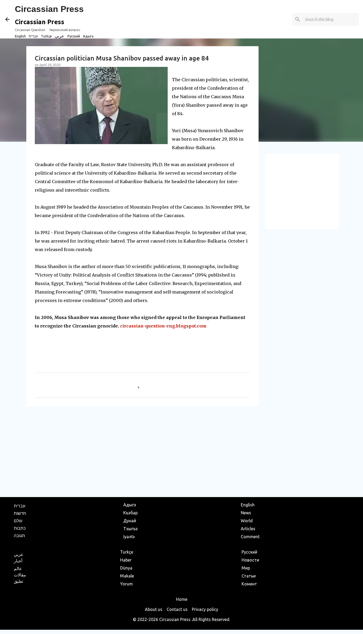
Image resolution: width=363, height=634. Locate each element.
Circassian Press (49, 9)
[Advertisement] (142, 451)
